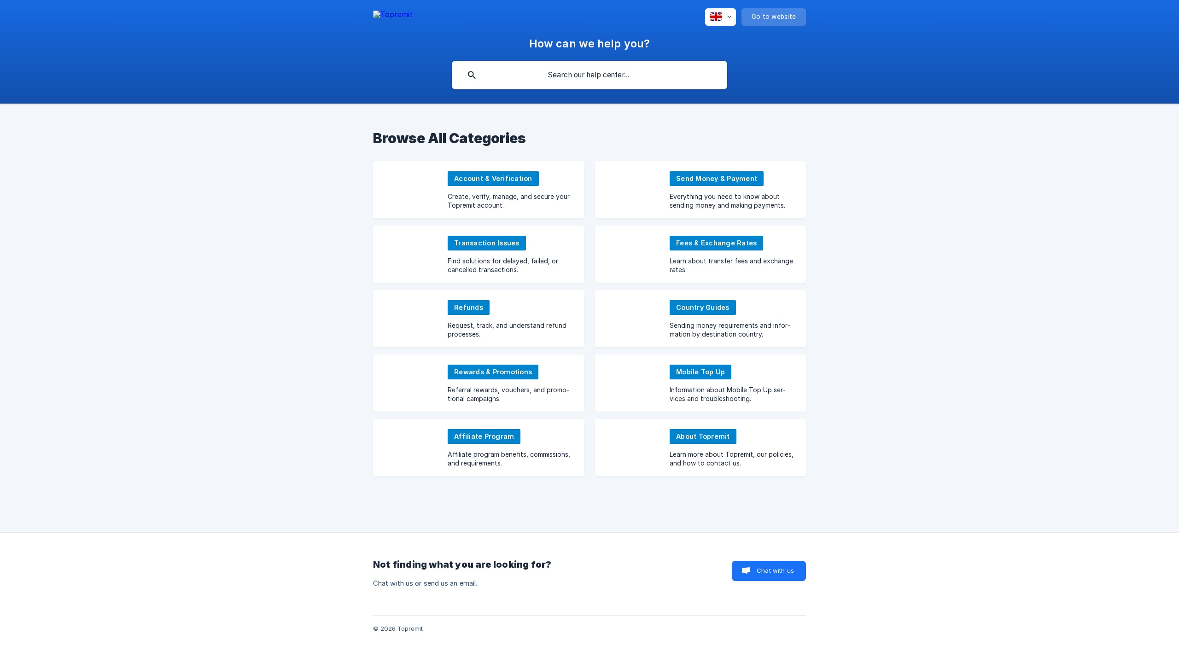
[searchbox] (589, 75)
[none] (393, 14)
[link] (478, 189)
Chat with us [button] (775, 570)
